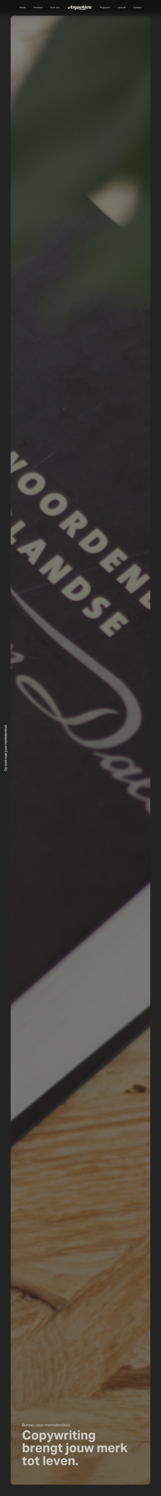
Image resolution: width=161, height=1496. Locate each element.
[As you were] (79, 7)
